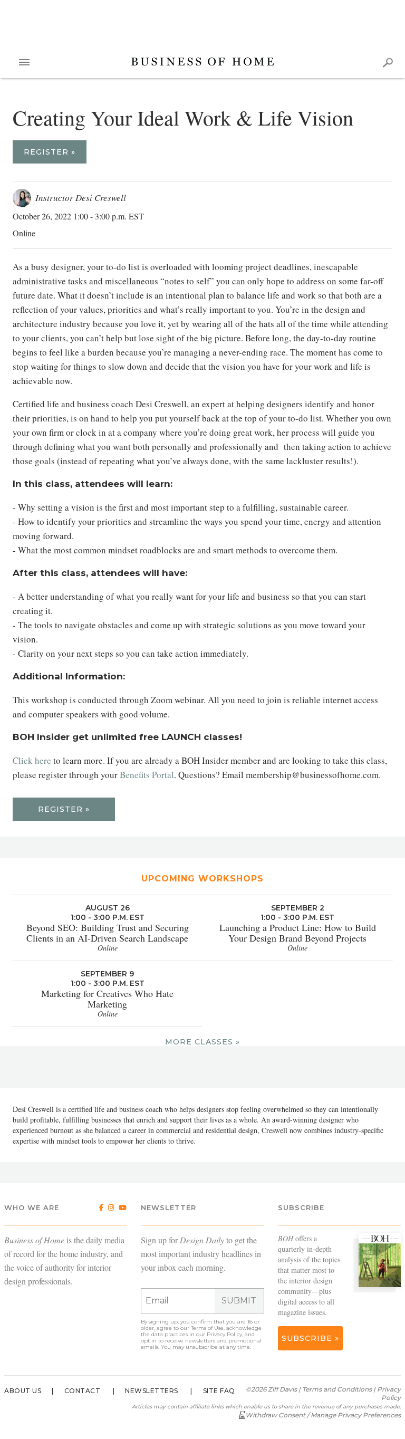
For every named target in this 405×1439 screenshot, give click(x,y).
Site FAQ (219, 1391)
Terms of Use (207, 1328)
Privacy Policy (224, 1334)
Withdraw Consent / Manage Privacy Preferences (323, 1415)
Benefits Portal (147, 775)
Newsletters (151, 1391)
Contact (82, 1391)
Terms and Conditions (337, 1389)
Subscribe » (310, 1338)
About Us (22, 1391)
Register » (49, 152)
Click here (32, 760)
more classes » (202, 1042)
